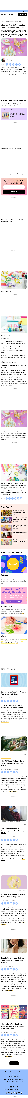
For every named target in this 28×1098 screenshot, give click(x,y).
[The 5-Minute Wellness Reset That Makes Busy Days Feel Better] (14, 744)
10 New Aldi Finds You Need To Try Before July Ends (14, 693)
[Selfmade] (14, 564)
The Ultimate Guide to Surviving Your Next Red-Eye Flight (13, 830)
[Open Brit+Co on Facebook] (6, 1093)
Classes (3, 636)
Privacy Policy (15, 1081)
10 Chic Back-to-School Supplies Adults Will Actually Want (20, 540)
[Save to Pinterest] (10, 64)
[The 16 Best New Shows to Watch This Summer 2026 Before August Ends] (6, 535)
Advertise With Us (19, 1071)
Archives (22, 1081)
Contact (20, 1074)
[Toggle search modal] (16, 14)
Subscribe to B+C (7, 606)
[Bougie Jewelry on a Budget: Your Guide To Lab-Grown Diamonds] (14, 946)
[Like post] (21, 498)
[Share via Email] (16, 64)
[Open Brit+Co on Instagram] (11, 1093)
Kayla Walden (6, 900)
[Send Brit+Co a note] (21, 1093)
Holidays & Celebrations (11, 21)
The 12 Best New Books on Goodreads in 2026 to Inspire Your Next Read (12, 1026)
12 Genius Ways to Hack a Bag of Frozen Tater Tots (19, 511)
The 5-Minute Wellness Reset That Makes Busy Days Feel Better (12, 763)
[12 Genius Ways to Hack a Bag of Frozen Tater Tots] (6, 513)
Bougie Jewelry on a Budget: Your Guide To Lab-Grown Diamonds (12, 960)
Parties (19, 21)
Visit (2, 583)
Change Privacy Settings (14, 1084)
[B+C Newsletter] (14, 595)
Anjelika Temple (11, 59)
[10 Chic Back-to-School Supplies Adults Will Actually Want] (6, 542)
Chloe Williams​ (6, 1032)
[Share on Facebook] (7, 64)
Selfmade (4, 575)
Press (11, 1071)
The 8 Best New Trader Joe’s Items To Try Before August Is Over (19, 526)
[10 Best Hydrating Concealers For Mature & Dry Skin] (14, 882)
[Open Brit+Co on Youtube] (14, 1093)
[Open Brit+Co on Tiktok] (19, 1093)
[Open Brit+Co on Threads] (16, 1093)
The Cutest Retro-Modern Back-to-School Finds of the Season (17, 115)
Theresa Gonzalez (7, 769)
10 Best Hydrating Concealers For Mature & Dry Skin (13, 895)
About (6, 1071)
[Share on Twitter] (13, 64)
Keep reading (5, 722)
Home (2, 21)
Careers (14, 1074)
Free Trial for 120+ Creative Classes (12, 11)
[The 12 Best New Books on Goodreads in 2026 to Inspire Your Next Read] (14, 1012)
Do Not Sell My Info (14, 1076)
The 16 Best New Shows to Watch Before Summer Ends (20, 533)
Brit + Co (5, 966)
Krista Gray (5, 836)
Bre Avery (5, 697)
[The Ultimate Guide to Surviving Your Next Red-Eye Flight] (14, 813)
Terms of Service (7, 1081)
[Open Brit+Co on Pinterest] (9, 1093)
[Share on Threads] (19, 64)
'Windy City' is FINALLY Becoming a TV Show (20, 518)
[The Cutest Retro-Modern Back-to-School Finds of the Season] (5, 115)
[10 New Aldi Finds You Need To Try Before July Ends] (14, 680)
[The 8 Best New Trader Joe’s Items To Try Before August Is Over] (6, 527)
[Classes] (14, 625)
